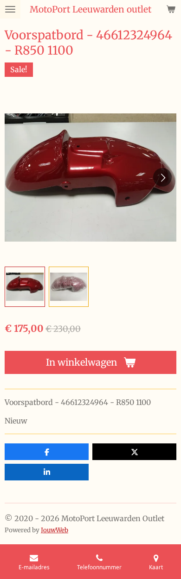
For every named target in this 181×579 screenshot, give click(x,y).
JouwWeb (54, 530)
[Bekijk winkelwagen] (171, 9)
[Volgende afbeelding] (162, 177)
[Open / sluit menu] (10, 9)
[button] (25, 287)
